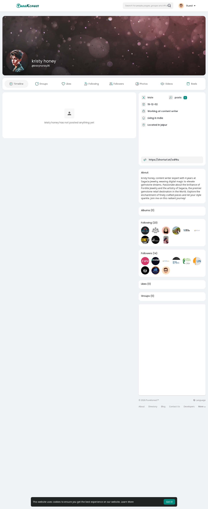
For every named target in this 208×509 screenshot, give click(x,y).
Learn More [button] (127, 501)
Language (200, 400)
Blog (163, 406)
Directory (152, 406)
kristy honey (44, 61)
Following (146, 222)
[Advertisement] (172, 327)
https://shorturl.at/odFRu (164, 159)
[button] (148, 5)
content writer (169, 111)
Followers (146, 253)
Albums (145, 210)
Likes (144, 284)
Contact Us (174, 406)
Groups (145, 296)
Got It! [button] (169, 501)
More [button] (201, 406)
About (142, 406)
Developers (189, 406)
